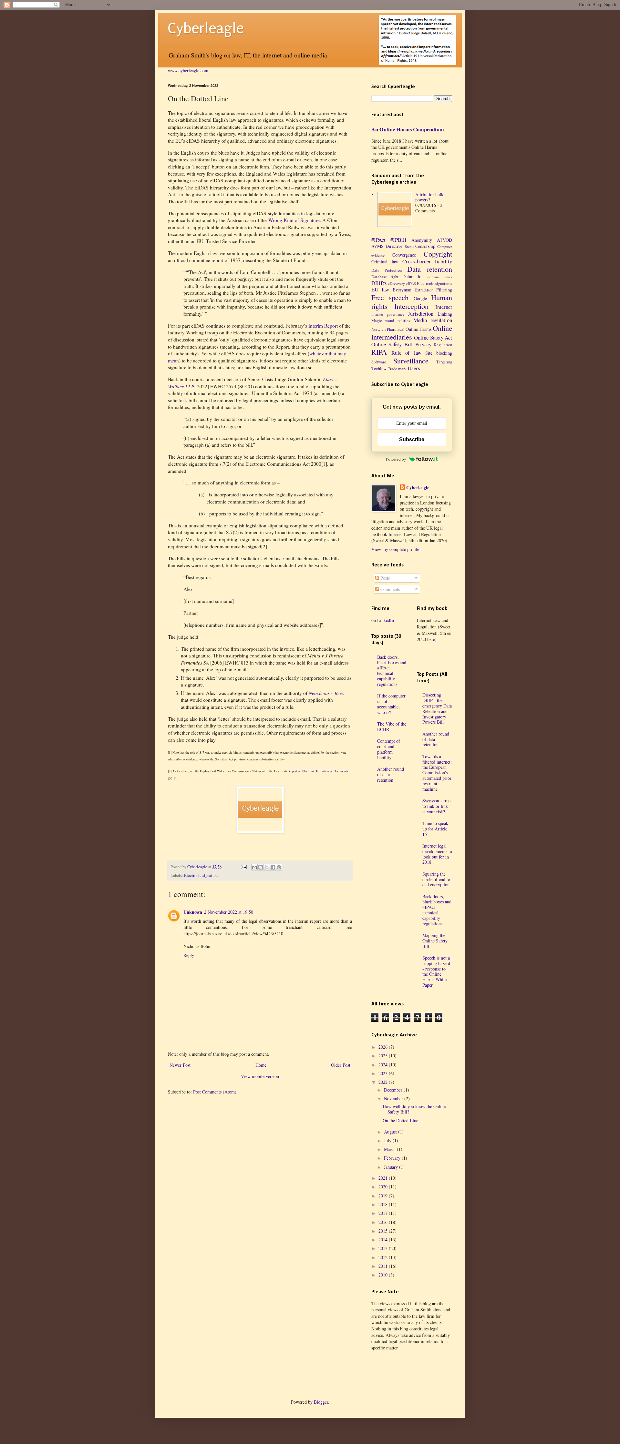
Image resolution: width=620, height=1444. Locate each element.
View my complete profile (395, 549)
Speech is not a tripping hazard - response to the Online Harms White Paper (436, 971)
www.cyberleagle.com (188, 70)
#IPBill (398, 239)
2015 (383, 1231)
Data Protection (386, 270)
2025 (383, 1055)
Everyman (402, 290)
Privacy (423, 344)
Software (378, 362)
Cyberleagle (206, 28)
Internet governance (387, 314)
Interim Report (323, 325)
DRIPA (379, 283)
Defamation (413, 276)
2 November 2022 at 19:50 (228, 912)
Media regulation (432, 320)
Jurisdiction (420, 313)
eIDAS (411, 283)
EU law (380, 289)
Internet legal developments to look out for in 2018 (437, 854)
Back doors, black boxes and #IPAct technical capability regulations (391, 670)
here (431, 639)
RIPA (379, 352)
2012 (383, 1257)
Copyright (438, 254)
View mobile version (260, 1076)
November (394, 1098)
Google (420, 298)
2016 (383, 1222)
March (390, 1149)
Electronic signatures (201, 875)
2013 (383, 1248)
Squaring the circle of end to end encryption (436, 879)
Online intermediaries (411, 332)
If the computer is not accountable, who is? (391, 704)
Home (260, 1065)
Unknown (192, 912)
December (394, 1090)
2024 (383, 1065)
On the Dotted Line (400, 1120)
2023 (383, 1073)
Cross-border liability (427, 261)
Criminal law (384, 262)
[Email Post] (243, 866)
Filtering (444, 290)
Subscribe (411, 439)
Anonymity (421, 240)
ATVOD (444, 240)
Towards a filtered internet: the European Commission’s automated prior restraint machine (437, 772)
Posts (384, 578)
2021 (383, 1178)
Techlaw (379, 368)
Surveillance (411, 360)
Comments (389, 589)
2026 (383, 1047)
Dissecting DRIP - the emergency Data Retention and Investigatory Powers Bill (437, 708)
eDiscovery (396, 283)
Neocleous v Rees (326, 693)
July (388, 1140)
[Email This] (254, 867)
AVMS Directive (386, 246)
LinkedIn (385, 620)
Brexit (409, 246)
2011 (383, 1266)
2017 (383, 1213)
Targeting (444, 362)
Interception (411, 306)
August (391, 1132)
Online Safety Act (433, 337)
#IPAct (378, 239)
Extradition (424, 290)
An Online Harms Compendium (407, 129)
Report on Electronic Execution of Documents (318, 771)
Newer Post (180, 1065)
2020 (383, 1187)
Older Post (340, 1065)
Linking (445, 314)
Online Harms (418, 329)
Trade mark (397, 368)
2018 (383, 1204)
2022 (383, 1082)
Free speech (389, 297)
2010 (383, 1275)
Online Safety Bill (392, 344)
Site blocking (438, 353)
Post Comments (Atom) (214, 1092)
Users (414, 368)
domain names (440, 276)
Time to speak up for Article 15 (435, 828)
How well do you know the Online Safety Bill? (414, 1109)
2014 (383, 1239)
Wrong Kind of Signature (294, 220)
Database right (384, 277)
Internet (443, 306)
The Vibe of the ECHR (391, 726)
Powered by (396, 459)
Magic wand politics (390, 320)
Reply (188, 955)
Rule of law (406, 352)
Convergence (404, 255)
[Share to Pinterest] (279, 867)
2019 (383, 1196)
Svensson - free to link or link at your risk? (436, 806)
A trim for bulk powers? (429, 197)
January (391, 1167)
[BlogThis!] (260, 867)
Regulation (443, 345)
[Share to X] (267, 867)
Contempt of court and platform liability (388, 749)
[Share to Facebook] (273, 867)
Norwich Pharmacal (388, 329)
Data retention (429, 269)
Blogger (321, 1402)
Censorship (425, 246)
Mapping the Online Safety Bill (435, 940)
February (393, 1158)
